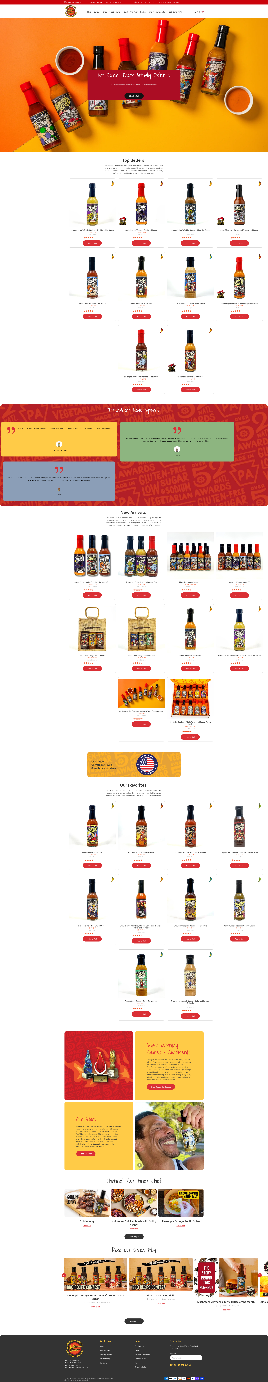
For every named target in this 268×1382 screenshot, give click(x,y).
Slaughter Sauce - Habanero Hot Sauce (190, 852)
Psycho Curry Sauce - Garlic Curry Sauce (141, 1001)
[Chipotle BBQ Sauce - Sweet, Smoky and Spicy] (239, 826)
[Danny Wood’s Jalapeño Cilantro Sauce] (239, 899)
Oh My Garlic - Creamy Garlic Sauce (190, 303)
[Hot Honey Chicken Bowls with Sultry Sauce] (134, 1203)
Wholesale (160, 12)
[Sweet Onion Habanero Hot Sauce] (92, 277)
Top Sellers (133, 160)
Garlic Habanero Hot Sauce (141, 303)
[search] (195, 12)
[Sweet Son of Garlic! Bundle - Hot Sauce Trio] (92, 555)
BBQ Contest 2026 (176, 12)
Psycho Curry (21, 428)
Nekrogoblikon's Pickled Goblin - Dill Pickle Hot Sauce (92, 230)
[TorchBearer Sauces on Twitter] (179, 1365)
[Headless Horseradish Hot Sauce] (190, 350)
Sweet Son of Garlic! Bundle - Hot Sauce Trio (92, 582)
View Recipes (134, 1236)
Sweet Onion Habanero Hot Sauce (92, 303)
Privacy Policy (140, 1358)
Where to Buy (105, 1358)
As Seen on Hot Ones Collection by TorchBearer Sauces (141, 711)
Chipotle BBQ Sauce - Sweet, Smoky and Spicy (239, 852)
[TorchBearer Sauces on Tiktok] (182, 1365)
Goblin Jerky (87, 1221)
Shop (89, 12)
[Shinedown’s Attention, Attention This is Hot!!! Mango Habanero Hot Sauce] (141, 899)
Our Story (134, 12)
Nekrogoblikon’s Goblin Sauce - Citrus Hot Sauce (190, 230)
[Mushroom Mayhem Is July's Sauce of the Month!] (226, 1277)
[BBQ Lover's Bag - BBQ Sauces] (92, 629)
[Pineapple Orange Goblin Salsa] (181, 1203)
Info (150, 12)
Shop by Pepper (106, 1354)
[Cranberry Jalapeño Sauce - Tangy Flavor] (190, 899)
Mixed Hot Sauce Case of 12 (190, 582)
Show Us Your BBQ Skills (161, 1295)
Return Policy (140, 1363)
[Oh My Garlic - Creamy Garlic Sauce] (190, 277)
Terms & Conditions (142, 1354)
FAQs (137, 1350)
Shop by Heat (108, 12)
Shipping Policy (141, 1367)
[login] (198, 12)
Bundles (97, 12)
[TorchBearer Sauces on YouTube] (186, 1365)
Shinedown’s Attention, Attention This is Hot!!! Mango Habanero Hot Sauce (141, 927)
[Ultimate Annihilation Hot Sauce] (141, 826)
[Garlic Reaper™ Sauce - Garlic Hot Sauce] (141, 203)
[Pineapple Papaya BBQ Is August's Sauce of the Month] (95, 1274)
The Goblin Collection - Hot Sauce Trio (141, 582)
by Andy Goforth (89, 1302)
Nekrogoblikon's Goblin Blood (20, 477)
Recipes (143, 12)
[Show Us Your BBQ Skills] (161, 1274)
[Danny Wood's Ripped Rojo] (92, 826)
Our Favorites (133, 785)
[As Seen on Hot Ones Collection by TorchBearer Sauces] (141, 693)
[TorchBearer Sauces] (71, 11)
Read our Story (86, 1153)
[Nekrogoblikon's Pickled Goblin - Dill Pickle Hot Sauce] (92, 203)
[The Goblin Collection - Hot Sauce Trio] (141, 555)
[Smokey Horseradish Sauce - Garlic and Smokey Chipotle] (190, 974)
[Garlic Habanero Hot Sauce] (141, 277)
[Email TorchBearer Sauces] (190, 1365)
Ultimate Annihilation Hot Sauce (141, 852)
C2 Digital (85, 1380)
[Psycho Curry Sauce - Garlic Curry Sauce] (141, 974)
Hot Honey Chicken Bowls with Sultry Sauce (134, 1222)
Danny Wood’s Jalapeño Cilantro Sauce (239, 926)
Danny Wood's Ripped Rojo (92, 852)
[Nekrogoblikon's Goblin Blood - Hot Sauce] (141, 350)
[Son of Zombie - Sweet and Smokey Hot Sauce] (239, 203)
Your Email (173, 1353)
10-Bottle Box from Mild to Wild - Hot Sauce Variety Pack (190, 723)
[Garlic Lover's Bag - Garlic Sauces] (141, 629)
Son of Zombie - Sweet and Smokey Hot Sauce (239, 230)
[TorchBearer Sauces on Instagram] (175, 1365)
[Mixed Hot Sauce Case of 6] (239, 555)
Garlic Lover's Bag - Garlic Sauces (141, 655)
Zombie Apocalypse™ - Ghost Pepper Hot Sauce (239, 303)
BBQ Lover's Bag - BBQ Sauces (92, 655)
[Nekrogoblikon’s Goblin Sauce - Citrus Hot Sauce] (190, 203)
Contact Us (139, 1346)
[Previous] (64, 1275)
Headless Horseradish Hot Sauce (190, 377)
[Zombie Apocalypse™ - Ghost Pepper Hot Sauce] (239, 277)
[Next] (260, 1275)
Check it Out (134, 96)
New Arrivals (133, 512)
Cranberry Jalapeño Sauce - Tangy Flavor (190, 926)
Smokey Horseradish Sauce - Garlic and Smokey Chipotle (190, 1002)
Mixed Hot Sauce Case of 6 (239, 582)
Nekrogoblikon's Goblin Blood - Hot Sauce (141, 377)
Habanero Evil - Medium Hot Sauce (92, 926)
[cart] (202, 12)
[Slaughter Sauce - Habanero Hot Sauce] (190, 826)
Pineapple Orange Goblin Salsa (181, 1221)
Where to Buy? (122, 12)
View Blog (134, 1321)
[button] (88, 237)
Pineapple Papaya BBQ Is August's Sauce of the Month (95, 1296)
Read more (87, 1225)
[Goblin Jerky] (87, 1203)
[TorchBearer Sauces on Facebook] (171, 1365)
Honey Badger (131, 438)
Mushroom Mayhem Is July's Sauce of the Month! (226, 1301)
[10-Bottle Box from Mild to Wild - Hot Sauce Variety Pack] (190, 699)
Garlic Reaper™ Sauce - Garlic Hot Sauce (141, 230)
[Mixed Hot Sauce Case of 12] (190, 555)
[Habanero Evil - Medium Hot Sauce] (92, 899)
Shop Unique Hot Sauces (161, 1087)
